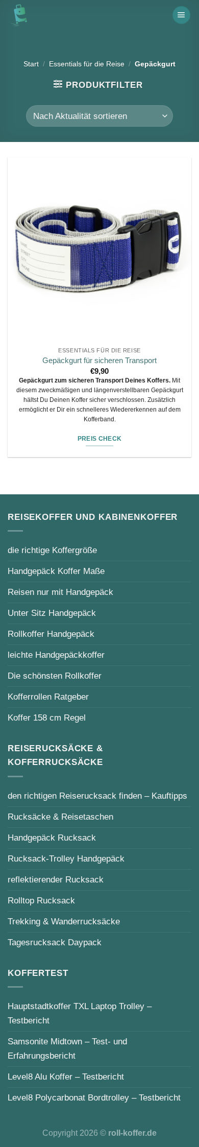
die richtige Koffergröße (52, 550)
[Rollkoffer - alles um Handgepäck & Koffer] (18, 15)
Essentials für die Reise (87, 64)
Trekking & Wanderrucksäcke (64, 921)
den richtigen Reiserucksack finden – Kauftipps (97, 796)
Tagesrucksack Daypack (55, 942)
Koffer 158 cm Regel (47, 717)
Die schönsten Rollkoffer (55, 676)
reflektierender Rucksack (56, 879)
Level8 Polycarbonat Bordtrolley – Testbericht (94, 1097)
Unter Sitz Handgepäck (52, 613)
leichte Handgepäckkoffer (56, 655)
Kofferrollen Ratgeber (48, 696)
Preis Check (100, 438)
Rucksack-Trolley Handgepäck (66, 858)
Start (31, 64)
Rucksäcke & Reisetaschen (60, 816)
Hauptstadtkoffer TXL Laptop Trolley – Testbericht (80, 1013)
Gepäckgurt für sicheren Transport (99, 360)
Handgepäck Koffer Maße (56, 571)
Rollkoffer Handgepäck (51, 634)
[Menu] (181, 15)
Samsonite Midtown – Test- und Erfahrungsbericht (67, 1048)
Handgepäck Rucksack (52, 837)
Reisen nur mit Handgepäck (60, 592)
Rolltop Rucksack (41, 900)
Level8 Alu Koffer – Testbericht (66, 1076)
